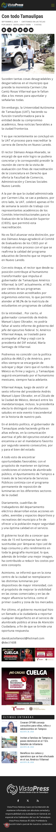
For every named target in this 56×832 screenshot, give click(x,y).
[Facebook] (4, 30)
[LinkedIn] (14, 30)
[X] (9, 30)
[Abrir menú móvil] (52, 5)
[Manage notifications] (6, 825)
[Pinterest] (25, 30)
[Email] (31, 30)
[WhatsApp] (20, 30)
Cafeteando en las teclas (33, 21)
